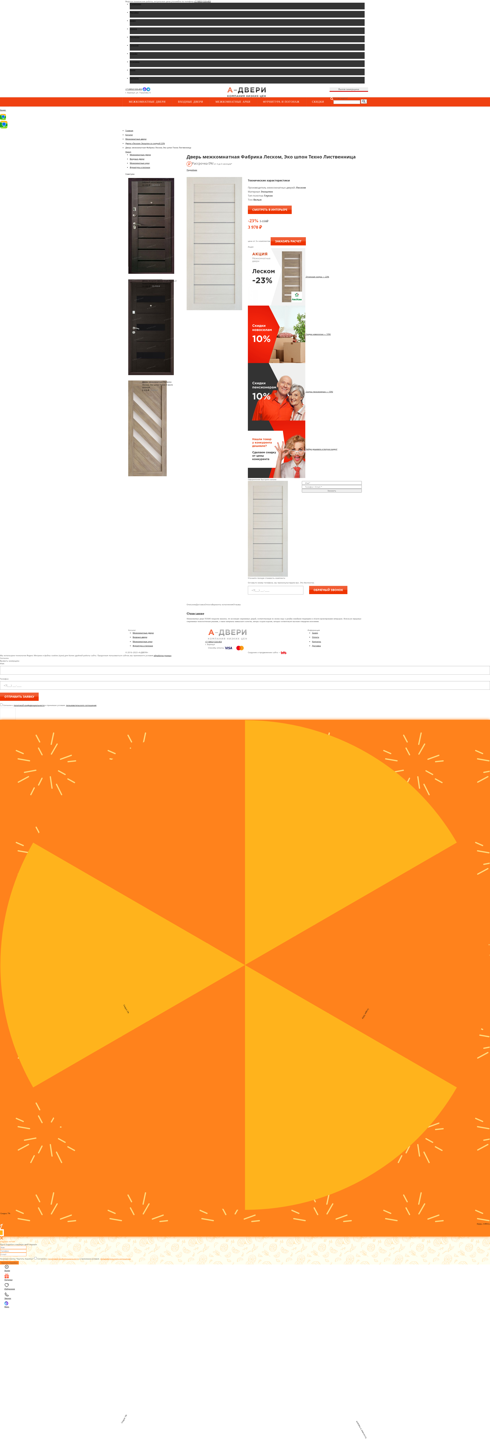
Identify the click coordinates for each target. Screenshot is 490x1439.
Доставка (316, 645)
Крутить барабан (9, 1262)
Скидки (318, 101)
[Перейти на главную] (246, 92)
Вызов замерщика (348, 89)
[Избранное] (190, 92)
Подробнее (192, 170)
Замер (315, 632)
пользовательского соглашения (81, 705)
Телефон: (4, 678)
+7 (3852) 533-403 (202, 1)
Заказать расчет (288, 241)
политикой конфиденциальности (29, 705)
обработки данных (162, 655)
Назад (128, 151)
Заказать (331, 490)
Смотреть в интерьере (269, 210)
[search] (364, 101)
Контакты (316, 641)
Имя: (2, 663)
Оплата (315, 637)
